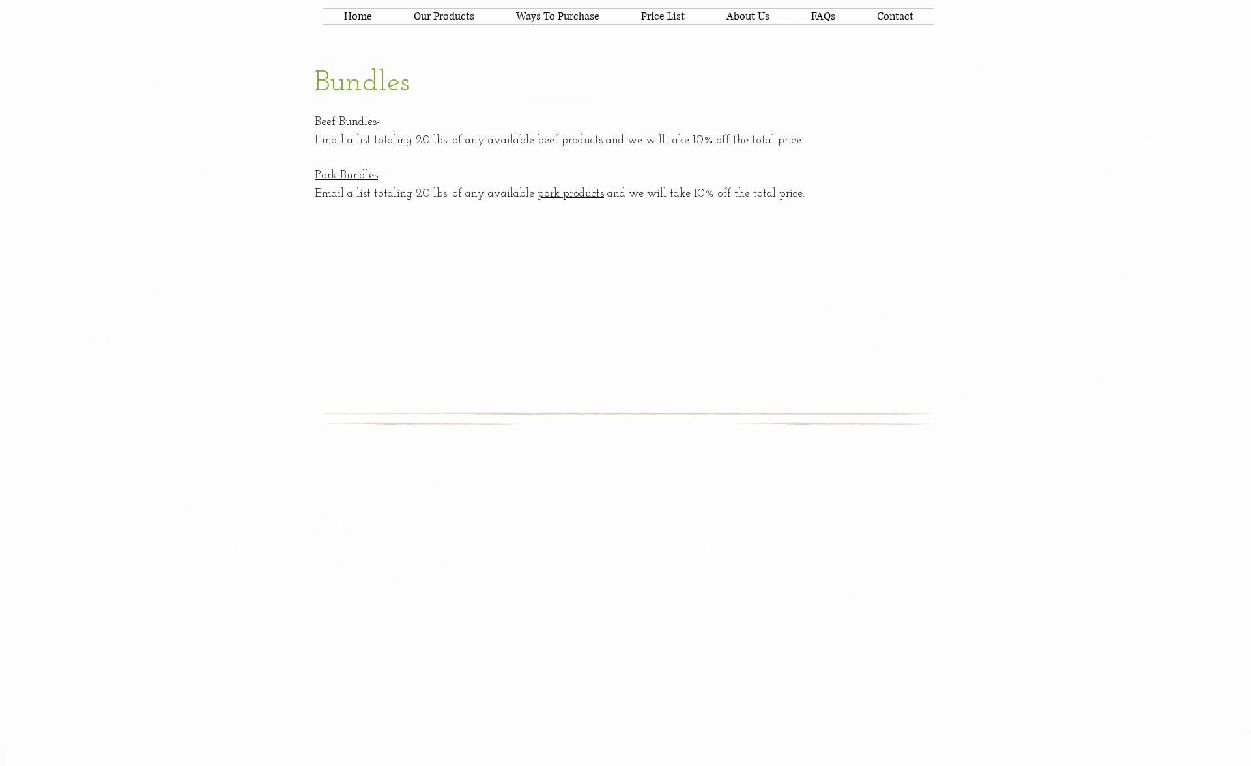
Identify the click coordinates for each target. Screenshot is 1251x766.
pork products (571, 194)
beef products (570, 140)
